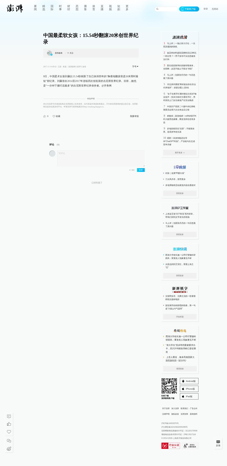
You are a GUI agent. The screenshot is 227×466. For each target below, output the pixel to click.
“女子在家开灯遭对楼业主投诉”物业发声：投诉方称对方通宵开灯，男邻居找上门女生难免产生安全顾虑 (179, 97)
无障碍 (215, 9)
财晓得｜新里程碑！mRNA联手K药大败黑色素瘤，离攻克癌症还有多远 (179, 119)
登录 (206, 9)
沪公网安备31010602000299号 (174, 427)
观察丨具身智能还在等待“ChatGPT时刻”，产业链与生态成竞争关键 (179, 141)
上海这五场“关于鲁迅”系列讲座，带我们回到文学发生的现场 (180, 215)
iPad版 (189, 396)
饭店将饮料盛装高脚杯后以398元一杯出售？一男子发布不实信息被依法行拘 (179, 56)
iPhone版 (190, 389)
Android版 (191, 381)
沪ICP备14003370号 (170, 423)
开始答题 (180, 317)
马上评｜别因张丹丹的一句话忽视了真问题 (180, 225)
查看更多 (180, 193)
